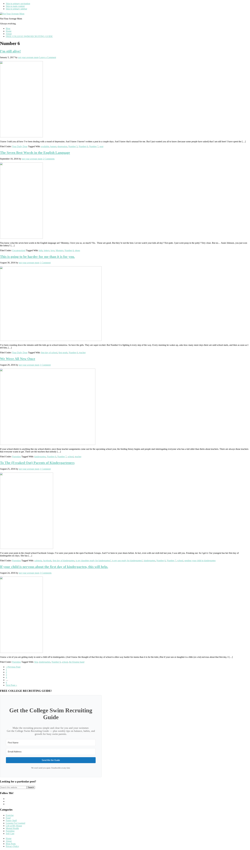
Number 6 (83, 146)
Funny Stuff (11, 820)
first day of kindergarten (64, 560)
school (71, 456)
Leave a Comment (47, 57)
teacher (82, 352)
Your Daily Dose (19, 146)
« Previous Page (13, 667)
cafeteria (38, 560)
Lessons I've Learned (15, 823)
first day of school (49, 352)
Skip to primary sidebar (16, 9)
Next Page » (11, 685)
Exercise (10, 815)
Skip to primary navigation (18, 3)
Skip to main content (15, 6)
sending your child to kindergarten (200, 560)
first (36, 662)
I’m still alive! (10, 51)
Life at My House (14, 825)
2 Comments (49, 159)
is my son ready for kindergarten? (127, 560)
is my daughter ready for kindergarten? (93, 560)
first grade (63, 352)
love (53, 250)
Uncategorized (18, 250)
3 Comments (46, 573)
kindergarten (40, 456)
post (101, 146)
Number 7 (93, 146)
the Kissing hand (76, 662)
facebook (47, 560)
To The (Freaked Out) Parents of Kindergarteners (37, 463)
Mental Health (12, 828)
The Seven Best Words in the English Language (35, 152)
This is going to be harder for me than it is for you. (37, 256)
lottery (46, 250)
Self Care (10, 833)
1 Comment (45, 262)
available (45, 146)
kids (41, 250)
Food (8, 818)
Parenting (16, 456)
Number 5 (73, 146)
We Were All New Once (17, 359)
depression (62, 146)
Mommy (59, 250)
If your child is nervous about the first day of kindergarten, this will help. (54, 567)
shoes (77, 250)
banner (53, 146)
